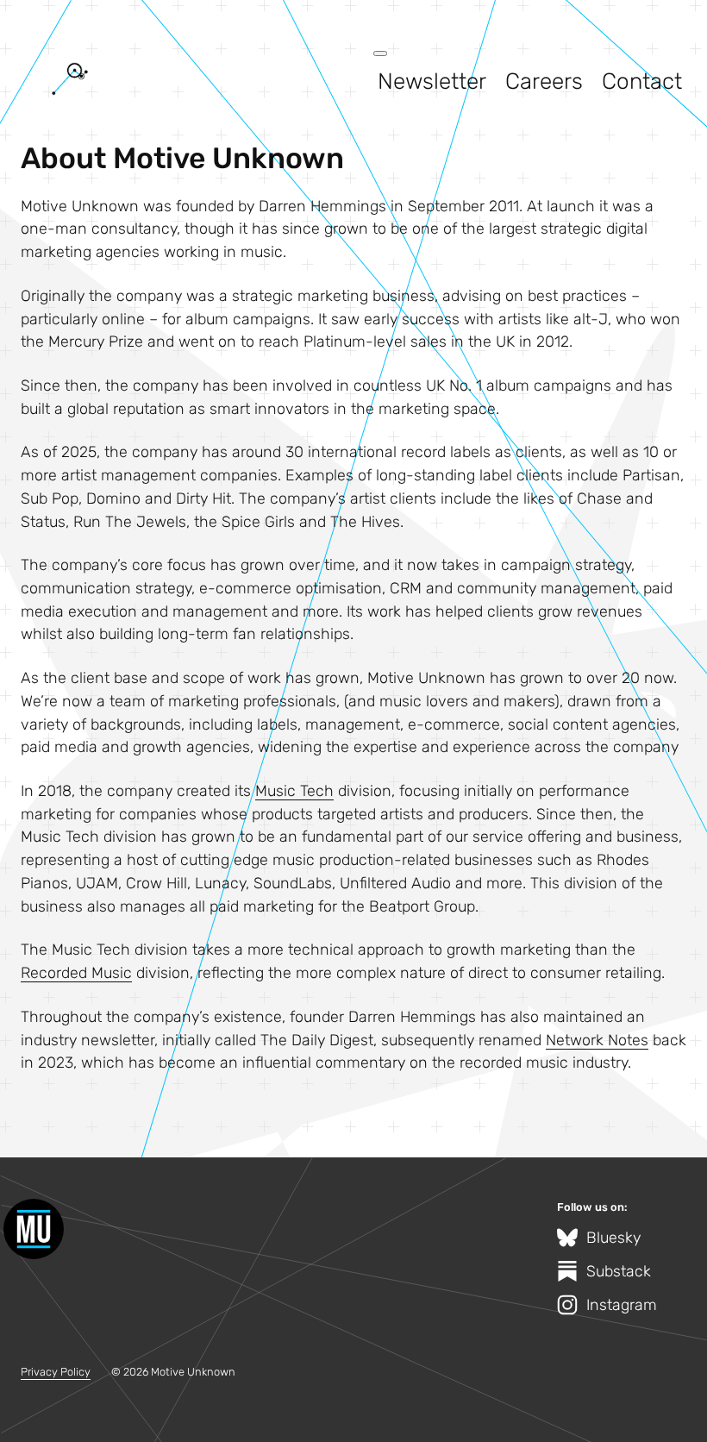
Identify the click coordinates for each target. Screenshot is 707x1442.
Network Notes (597, 1040)
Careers (544, 81)
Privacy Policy (56, 1371)
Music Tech (294, 790)
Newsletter (432, 81)
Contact (642, 81)
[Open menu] (380, 53)
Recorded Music (76, 972)
